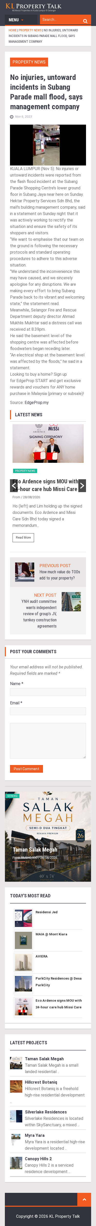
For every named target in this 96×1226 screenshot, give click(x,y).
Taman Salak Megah (35, 849)
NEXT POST (45, 595)
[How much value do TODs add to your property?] (24, 571)
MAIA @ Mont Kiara (51, 934)
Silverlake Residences (46, 1112)
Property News (29, 62)
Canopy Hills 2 (38, 1158)
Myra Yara (35, 1135)
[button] (14, 485)
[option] (48, 485)
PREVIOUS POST (55, 565)
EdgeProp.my (37, 402)
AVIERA (42, 956)
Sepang (12, 796)
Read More (23, 537)
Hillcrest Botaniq (41, 1082)
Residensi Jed (47, 912)
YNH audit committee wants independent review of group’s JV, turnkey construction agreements (39, 614)
